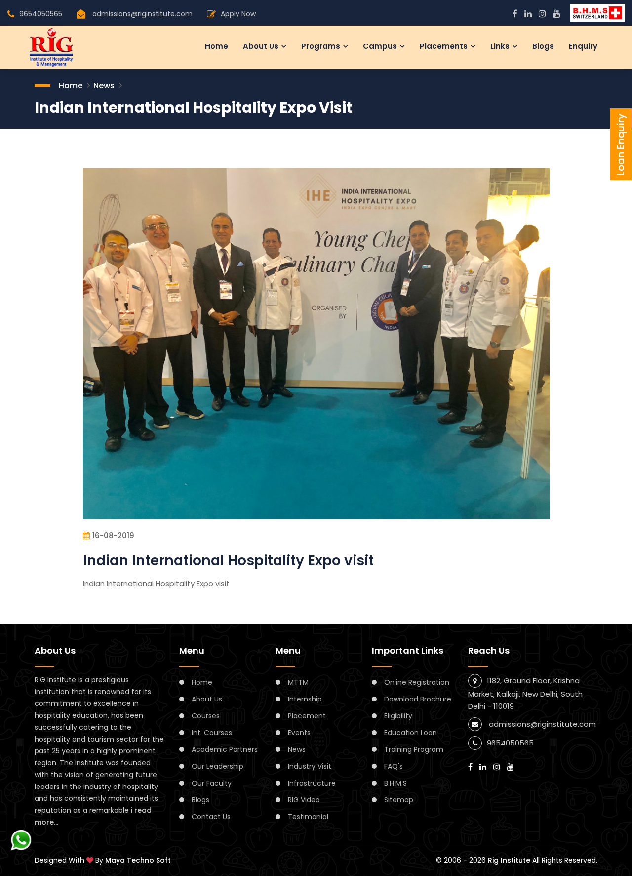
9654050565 (40, 14)
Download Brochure (417, 699)
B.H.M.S (395, 783)
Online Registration (416, 682)
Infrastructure (312, 783)
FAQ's (393, 766)
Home (216, 46)
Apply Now (238, 14)
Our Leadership (217, 766)
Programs (320, 46)
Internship (305, 699)
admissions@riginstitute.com (142, 14)
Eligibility (398, 716)
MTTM (298, 682)
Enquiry (583, 46)
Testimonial (308, 817)
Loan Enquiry (621, 144)
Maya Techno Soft (138, 860)
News (104, 85)
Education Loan (410, 733)
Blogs (543, 46)
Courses (206, 716)
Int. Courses (212, 733)
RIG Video (304, 800)
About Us (207, 699)
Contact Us (211, 817)
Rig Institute (509, 860)
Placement (307, 716)
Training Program (413, 749)
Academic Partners (225, 749)
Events (299, 733)
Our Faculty (212, 783)
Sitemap (398, 800)
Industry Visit (309, 766)
